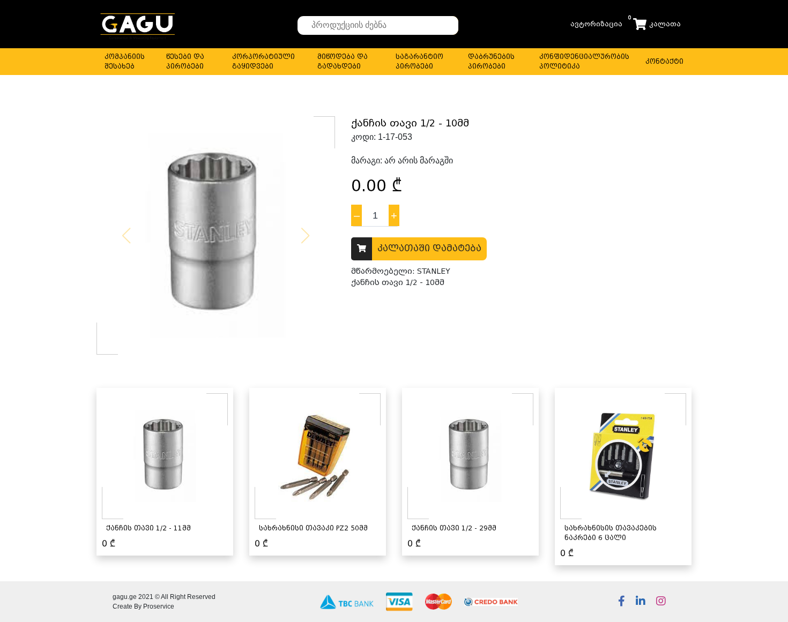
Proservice (158, 606)
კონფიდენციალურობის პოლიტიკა (584, 61)
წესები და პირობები (185, 61)
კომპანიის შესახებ (125, 61)
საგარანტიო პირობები (419, 61)
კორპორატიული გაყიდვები (263, 61)
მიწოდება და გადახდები (342, 61)
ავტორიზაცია (596, 24)
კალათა (665, 24)
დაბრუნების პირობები (491, 61)
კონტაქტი (664, 61)
